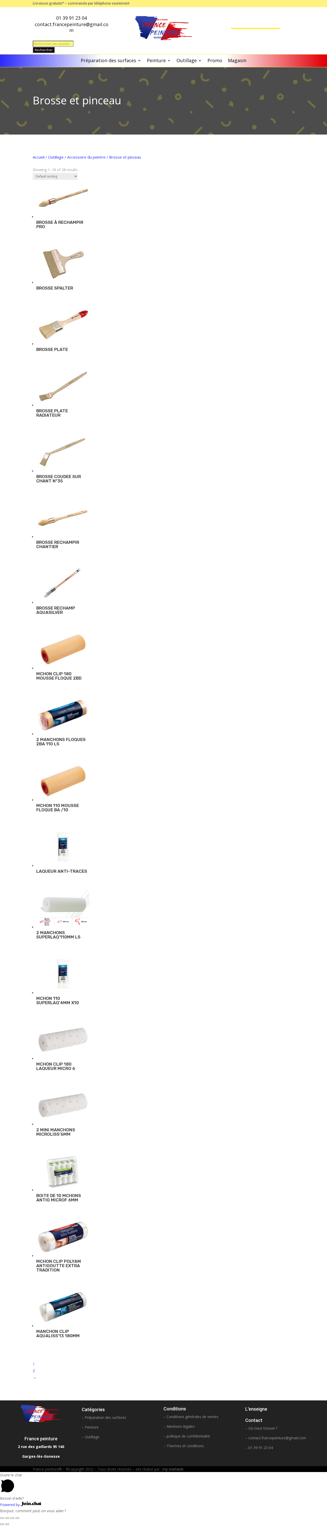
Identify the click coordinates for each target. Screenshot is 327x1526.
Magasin (237, 61)
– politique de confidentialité (187, 1436)
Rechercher (44, 50)
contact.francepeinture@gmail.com (277, 1437)
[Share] (7, 1518)
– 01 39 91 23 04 (259, 1447)
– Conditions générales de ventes (191, 1416)
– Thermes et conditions (184, 1445)
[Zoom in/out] (17, 1518)
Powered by (10, 1504)
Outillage (187, 61)
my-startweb (172, 1469)
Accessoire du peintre (86, 157)
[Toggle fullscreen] (12, 1518)
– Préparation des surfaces (104, 1417)
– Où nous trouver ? (261, 1428)
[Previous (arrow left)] (2, 1524)
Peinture (156, 61)
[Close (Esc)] (2, 1518)
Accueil (38, 157)
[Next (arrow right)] (7, 1524)
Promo (214, 61)
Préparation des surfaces (108, 61)
